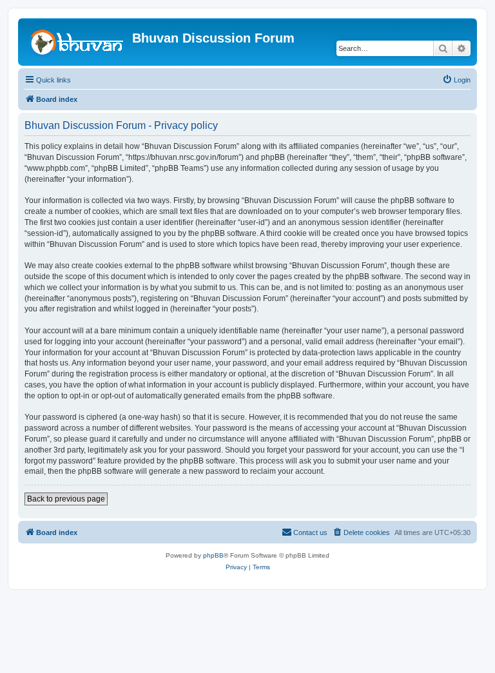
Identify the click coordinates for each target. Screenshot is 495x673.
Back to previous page (66, 498)
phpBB (213, 555)
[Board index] (76, 42)
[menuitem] (456, 80)
